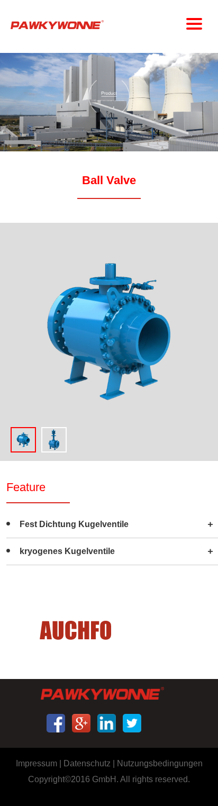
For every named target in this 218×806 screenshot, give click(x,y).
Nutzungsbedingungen (160, 763)
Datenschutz (87, 763)
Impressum (36, 763)
